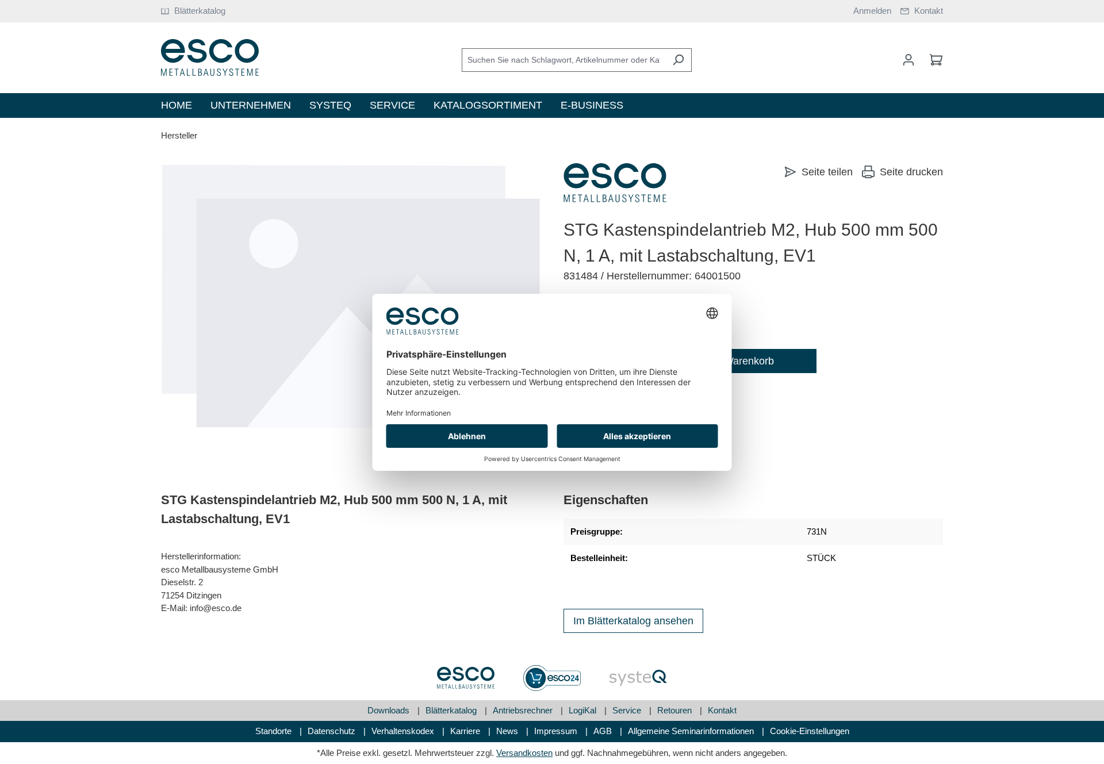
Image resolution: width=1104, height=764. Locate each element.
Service (627, 710)
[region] (351, 296)
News (508, 731)
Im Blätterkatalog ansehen (633, 621)
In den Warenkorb (733, 361)
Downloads (389, 710)
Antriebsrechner (524, 710)
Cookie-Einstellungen (809, 731)
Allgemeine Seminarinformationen (692, 731)
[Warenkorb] (932, 59)
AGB (603, 731)
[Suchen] (678, 60)
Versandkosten (524, 753)
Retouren (675, 710)
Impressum (557, 731)
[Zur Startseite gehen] (210, 57)
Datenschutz (333, 731)
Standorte (274, 731)
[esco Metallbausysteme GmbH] (615, 183)
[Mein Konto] (908, 59)
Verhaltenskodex (403, 731)
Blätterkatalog (452, 710)
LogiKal (584, 710)
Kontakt (722, 710)
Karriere (466, 731)
